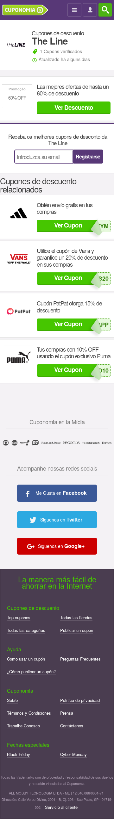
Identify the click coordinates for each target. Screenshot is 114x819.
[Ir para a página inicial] (27, 10)
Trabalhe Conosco (23, 726)
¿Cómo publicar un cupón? (31, 671)
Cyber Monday (73, 754)
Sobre (12, 700)
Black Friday (18, 754)
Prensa (66, 713)
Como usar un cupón (26, 659)
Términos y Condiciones (29, 713)
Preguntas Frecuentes (80, 659)
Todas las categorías (26, 630)
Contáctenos (71, 726)
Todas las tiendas (76, 617)
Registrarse (88, 156)
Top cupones (18, 617)
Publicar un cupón (76, 630)
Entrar (91, 10)
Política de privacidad (80, 700)
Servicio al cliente (61, 807)
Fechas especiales (28, 744)
